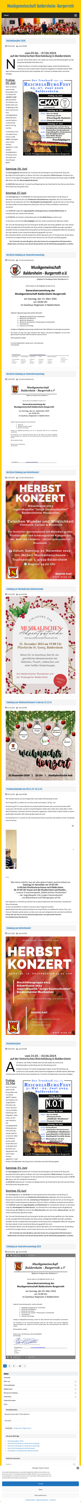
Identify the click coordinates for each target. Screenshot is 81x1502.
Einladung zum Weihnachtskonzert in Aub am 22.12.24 (29, 702)
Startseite (7, 1377)
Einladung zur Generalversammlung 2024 (23, 1246)
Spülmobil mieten (10, 1400)
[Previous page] (7, 1255)
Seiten (6, 1374)
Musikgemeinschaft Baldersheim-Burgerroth (40, 6)
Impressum (52, 1500)
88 (20, 1366)
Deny (40, 1489)
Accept (40, 1484)
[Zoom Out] (22, 1255)
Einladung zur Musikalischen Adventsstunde (24, 589)
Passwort (8, 1420)
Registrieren (26, 1428)
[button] (78, 1468)
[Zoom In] (26, 1255)
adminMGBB (22, 46)
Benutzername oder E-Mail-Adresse (17, 1414)
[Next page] (11, 1255)
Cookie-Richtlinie (30, 1500)
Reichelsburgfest (13, 1043)
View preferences (40, 1495)
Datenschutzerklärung (42, 1500)
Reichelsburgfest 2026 (16, 40)
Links (5, 1404)
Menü (6, 15)
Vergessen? (18, 1428)
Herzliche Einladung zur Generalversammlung (25, 254)
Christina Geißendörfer (26, 260)
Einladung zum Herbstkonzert (18, 928)
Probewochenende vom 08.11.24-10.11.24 (24, 789)
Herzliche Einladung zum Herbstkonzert (22, 472)
